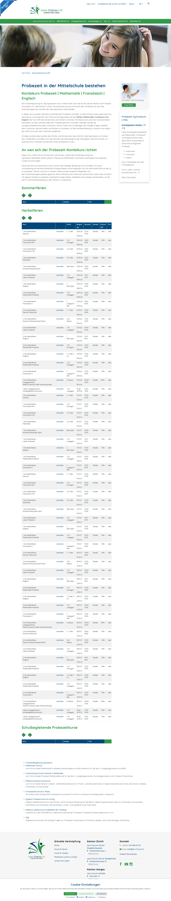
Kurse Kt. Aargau (61, 853)
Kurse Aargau (94, 21)
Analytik (81, 897)
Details (95, 231)
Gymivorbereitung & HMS (42, 21)
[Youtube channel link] (126, 865)
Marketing (102, 897)
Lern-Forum (26, 73)
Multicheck (134, 21)
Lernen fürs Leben (61, 861)
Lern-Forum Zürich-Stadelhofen (101, 858)
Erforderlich (71, 897)
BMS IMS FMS (62, 21)
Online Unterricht (118, 21)
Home (56, 845)
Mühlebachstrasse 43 (98, 861)
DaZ (105, 21)
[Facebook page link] (121, 865)
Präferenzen (91, 897)
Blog (131, 4)
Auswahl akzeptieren (86, 894)
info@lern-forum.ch (135, 849)
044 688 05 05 (135, 845)
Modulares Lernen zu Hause (65, 857)
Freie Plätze (128, 105)
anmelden (60, 231)
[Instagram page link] (131, 865)
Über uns (90, 4)
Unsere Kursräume (128, 854)
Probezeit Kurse (78, 21)
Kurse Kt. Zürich (60, 849)
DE (140, 4)
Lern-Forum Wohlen (96, 873)
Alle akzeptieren (70, 894)
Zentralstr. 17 (94, 876)
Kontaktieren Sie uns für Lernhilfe (111, 4)
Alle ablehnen (101, 894)
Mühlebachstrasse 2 (97, 851)
